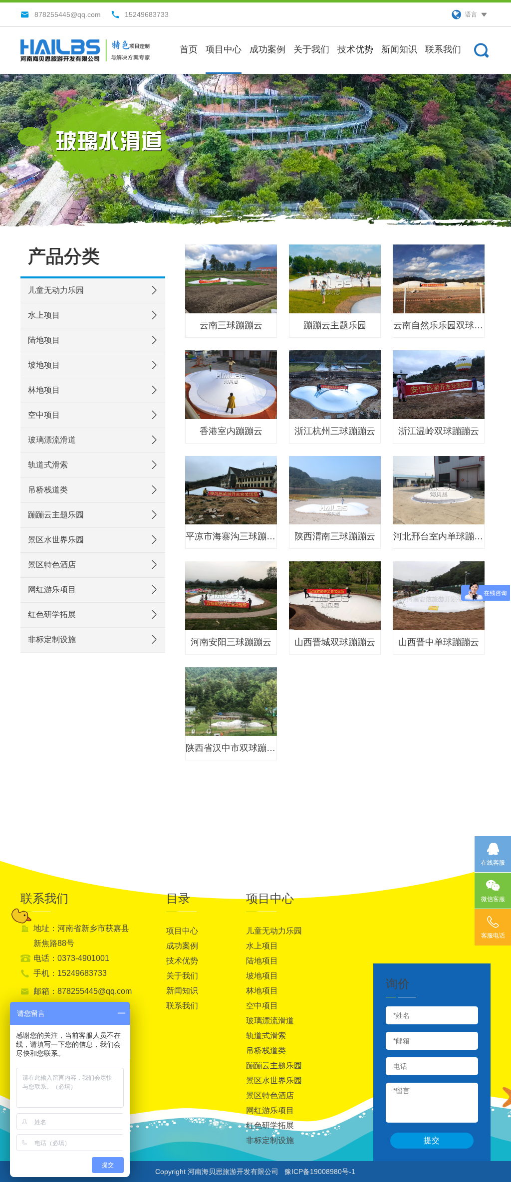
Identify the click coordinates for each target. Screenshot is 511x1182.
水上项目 (44, 315)
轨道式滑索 (48, 465)
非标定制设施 (52, 639)
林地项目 (44, 390)
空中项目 (44, 415)
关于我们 (311, 49)
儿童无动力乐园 (56, 290)
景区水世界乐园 (56, 539)
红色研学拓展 (52, 614)
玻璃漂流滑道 (52, 440)
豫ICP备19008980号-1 (319, 1172)
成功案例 (267, 49)
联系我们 (443, 49)
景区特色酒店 (52, 564)
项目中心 (224, 49)
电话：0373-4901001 (71, 958)
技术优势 (355, 49)
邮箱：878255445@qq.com (82, 991)
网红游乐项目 (52, 589)
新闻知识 (399, 49)
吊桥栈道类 (48, 489)
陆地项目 (44, 340)
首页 (189, 49)
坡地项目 (44, 365)
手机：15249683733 (70, 973)
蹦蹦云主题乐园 (56, 514)
